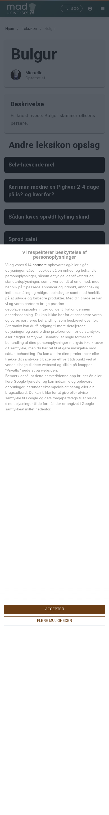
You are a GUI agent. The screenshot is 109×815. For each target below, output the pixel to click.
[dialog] (54, 529)
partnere (40, 265)
